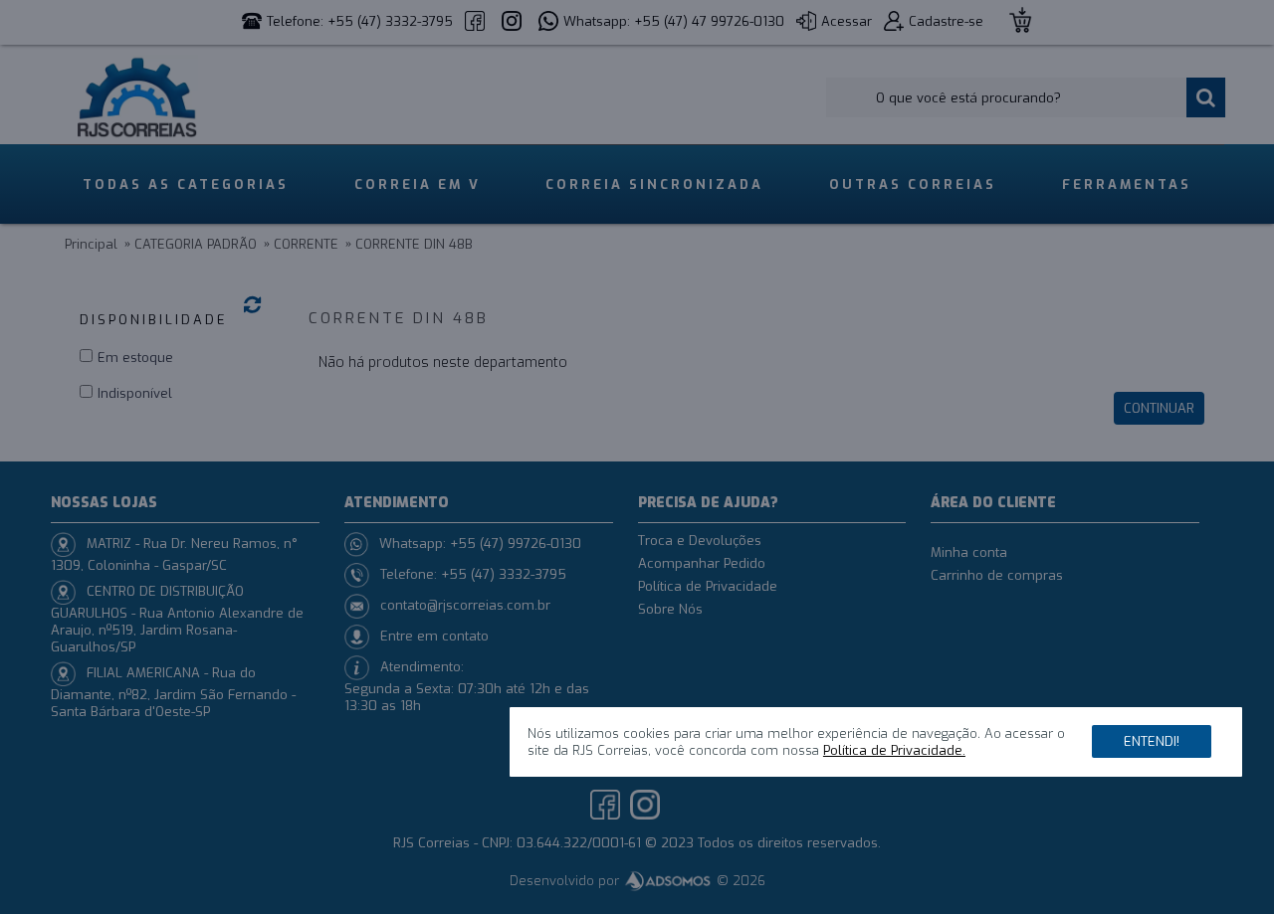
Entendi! (1151, 741)
